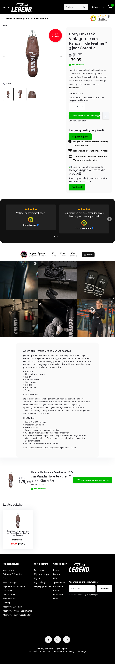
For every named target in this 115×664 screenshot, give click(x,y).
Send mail (77, 187)
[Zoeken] (84, 7)
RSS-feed (74, 648)
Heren (56, 570)
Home (6, 25)
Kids (55, 578)
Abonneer (104, 588)
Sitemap (6, 602)
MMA (55, 598)
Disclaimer (7, 590)
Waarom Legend (10, 582)
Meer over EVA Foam (12, 606)
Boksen (56, 590)
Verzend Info (8, 570)
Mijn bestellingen (41, 574)
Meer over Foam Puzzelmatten (17, 615)
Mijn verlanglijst (41, 582)
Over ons (7, 578)
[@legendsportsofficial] (24, 254)
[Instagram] (57, 639)
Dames (56, 574)
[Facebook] (48, 639)
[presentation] (4, 56)
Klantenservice (9, 598)
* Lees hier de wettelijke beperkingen (83, 594)
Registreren (39, 570)
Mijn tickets (39, 578)
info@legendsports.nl (78, 576)
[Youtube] (66, 639)
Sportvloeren (59, 582)
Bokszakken (58, 586)
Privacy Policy (9, 594)
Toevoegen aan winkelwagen (86, 115)
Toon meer (74, 87)
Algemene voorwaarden (14, 586)
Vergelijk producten (42, 586)
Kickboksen (58, 594)
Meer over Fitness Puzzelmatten (17, 610)
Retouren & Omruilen (12, 574)
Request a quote (80, 136)
